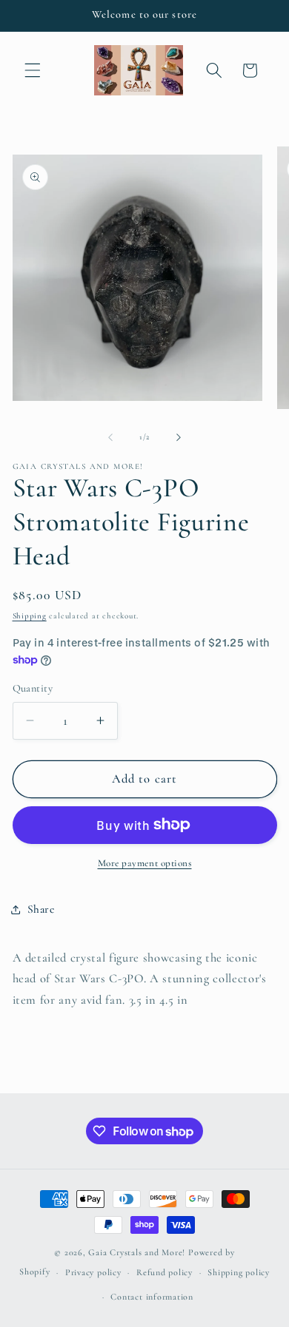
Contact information (151, 1296)
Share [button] (41, 909)
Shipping (30, 616)
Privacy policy (93, 1272)
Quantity (33, 688)
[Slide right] (178, 437)
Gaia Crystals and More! (136, 1252)
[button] (32, 70)
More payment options (145, 863)
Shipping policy (238, 1272)
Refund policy (164, 1272)
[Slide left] (110, 437)
